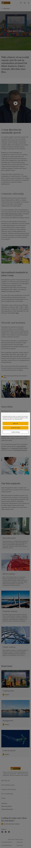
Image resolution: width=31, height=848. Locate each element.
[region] (15, 424)
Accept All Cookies (15, 427)
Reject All (15, 423)
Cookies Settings (15, 432)
